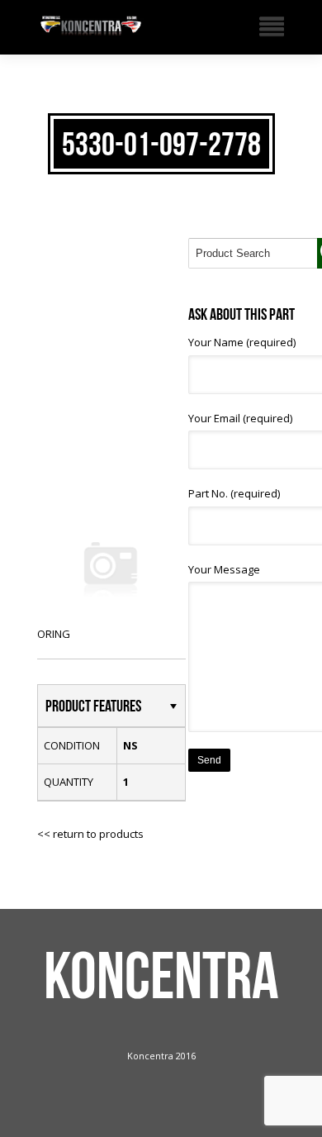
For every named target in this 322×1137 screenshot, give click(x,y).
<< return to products (90, 833)
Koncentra (161, 975)
